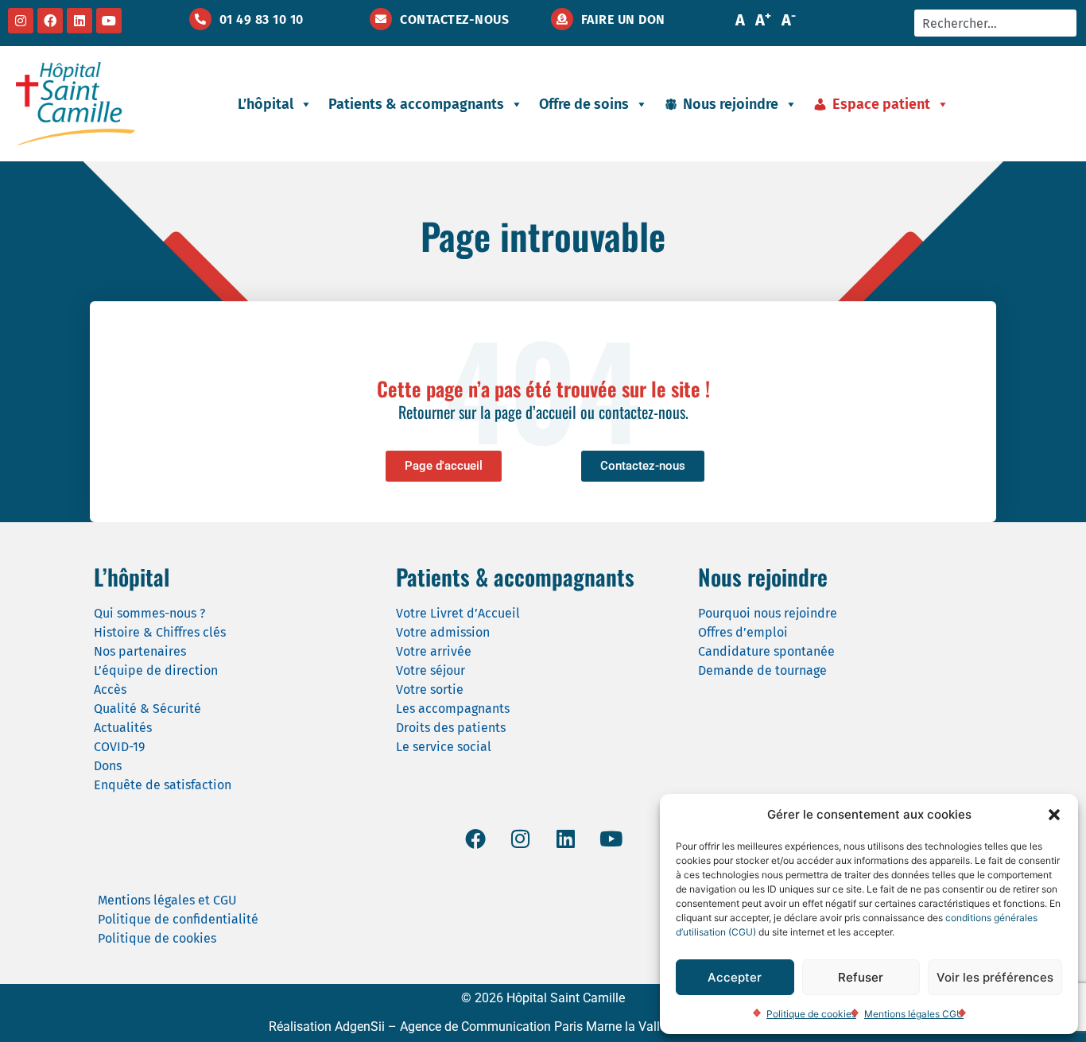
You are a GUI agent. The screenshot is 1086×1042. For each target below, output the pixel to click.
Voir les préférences (995, 977)
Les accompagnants (453, 708)
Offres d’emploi (743, 632)
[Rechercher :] (995, 23)
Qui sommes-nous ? (149, 613)
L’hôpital (265, 104)
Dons (108, 765)
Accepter (735, 977)
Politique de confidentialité (178, 919)
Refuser (860, 977)
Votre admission (443, 632)
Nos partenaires (140, 651)
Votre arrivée (433, 651)
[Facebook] (50, 20)
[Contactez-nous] (381, 19)
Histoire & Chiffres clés (160, 632)
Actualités (123, 727)
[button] (1054, 815)
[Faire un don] (562, 19)
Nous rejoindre (730, 104)
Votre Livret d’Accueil (458, 613)
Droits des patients (451, 727)
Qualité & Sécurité (147, 708)
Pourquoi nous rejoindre (767, 613)
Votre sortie (429, 689)
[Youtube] (109, 20)
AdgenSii (360, 1026)
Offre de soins (584, 104)
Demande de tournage (762, 670)
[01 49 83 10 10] (200, 19)
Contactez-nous (454, 19)
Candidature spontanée (766, 651)
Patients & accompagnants (416, 104)
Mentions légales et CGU (167, 900)
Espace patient (881, 104)
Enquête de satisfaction (162, 784)
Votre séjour (430, 670)
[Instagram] (20, 20)
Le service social (443, 746)
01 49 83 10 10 (261, 19)
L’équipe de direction (156, 670)
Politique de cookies (811, 1014)
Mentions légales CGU (914, 1014)
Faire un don (623, 19)
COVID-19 (119, 746)
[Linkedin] (79, 20)
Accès (110, 689)
